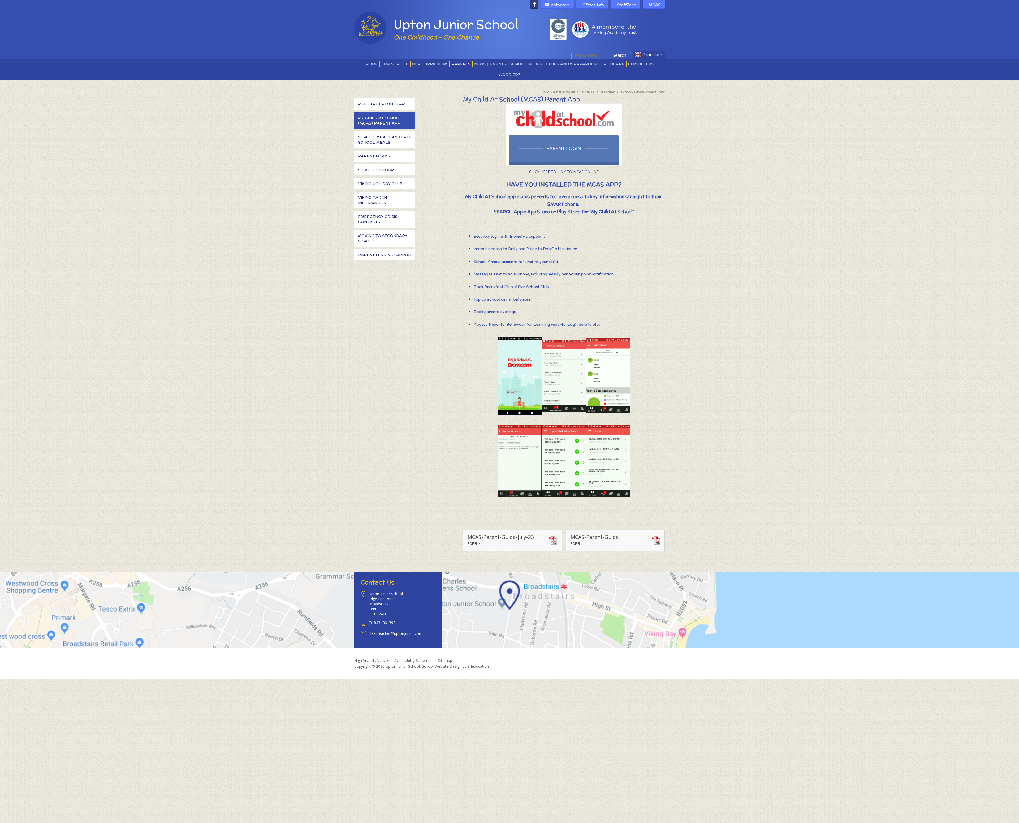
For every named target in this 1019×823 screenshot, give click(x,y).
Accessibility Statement (414, 660)
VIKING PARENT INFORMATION (373, 200)
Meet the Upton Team (381, 104)
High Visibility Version (372, 660)
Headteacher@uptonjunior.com (395, 633)
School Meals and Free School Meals (385, 139)
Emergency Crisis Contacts (377, 219)
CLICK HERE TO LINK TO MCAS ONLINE (564, 171)
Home (570, 91)
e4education (478, 666)
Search (619, 55)
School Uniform (376, 170)
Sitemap (445, 660)
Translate (652, 55)
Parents (587, 91)
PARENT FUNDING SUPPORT (385, 255)
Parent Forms (374, 156)
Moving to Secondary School (382, 238)
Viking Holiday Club (380, 183)
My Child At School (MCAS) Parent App (632, 91)
